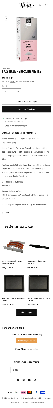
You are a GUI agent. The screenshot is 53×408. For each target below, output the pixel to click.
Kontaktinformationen (38, 402)
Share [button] (7, 212)
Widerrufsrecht (15, 402)
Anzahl (4, 86)
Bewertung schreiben (26, 340)
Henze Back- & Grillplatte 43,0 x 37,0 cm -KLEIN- (38, 300)
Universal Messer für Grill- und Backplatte (36, 263)
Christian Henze (13, 398)
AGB (39, 398)
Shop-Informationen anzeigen (16, 126)
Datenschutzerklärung (28, 398)
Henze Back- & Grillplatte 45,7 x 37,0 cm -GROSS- (13, 300)
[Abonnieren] (40, 370)
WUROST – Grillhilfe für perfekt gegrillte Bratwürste (12, 263)
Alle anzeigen (26, 312)
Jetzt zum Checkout (26, 109)
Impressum (47, 398)
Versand (12, 82)
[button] (5, 5)
